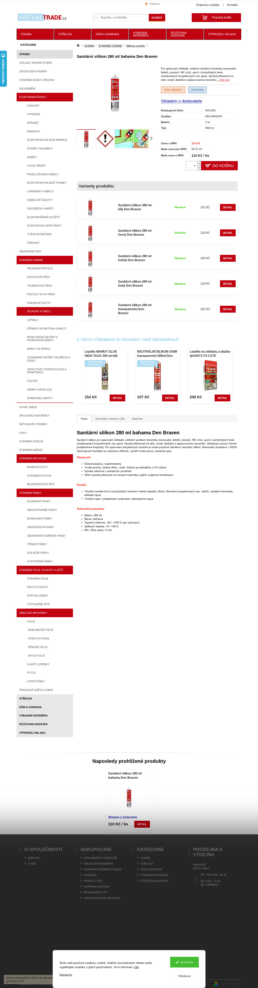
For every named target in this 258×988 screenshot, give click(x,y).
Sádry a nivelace (39, 389)
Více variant (173, 89)
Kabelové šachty (40, 199)
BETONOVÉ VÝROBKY (33, 424)
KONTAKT (34, 857)
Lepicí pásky (36, 681)
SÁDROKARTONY (30, 251)
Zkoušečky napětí (40, 208)
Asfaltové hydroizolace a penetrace (46, 371)
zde (136, 967)
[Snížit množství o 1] (199, 168)
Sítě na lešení (37, 595)
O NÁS (32, 863)
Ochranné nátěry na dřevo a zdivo (48, 359)
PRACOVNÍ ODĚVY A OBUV (36, 689)
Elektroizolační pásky (44, 225)
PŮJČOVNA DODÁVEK (33, 724)
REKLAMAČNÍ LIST (96, 892)
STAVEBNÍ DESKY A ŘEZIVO (36, 80)
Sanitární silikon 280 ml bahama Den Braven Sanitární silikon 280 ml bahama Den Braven (125, 776)
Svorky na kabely (40, 148)
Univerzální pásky (40, 527)
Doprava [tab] (137, 418)
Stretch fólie (38, 638)
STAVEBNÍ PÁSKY (30, 492)
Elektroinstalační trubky (46, 182)
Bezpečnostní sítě (40, 484)
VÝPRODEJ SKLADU (32, 732)
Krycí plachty (37, 587)
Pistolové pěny (38, 277)
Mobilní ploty (37, 467)
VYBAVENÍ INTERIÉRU (33, 715)
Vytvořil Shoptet (230, 983)
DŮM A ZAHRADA (30, 707)
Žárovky (33, 242)
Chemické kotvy (39, 302)
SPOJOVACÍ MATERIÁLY (34, 415)
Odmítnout (184, 975)
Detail (228, 207)
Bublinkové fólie (40, 629)
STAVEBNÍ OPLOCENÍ (32, 458)
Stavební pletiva (39, 475)
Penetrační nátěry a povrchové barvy (42, 339)
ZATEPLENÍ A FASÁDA (33, 71)
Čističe (32, 380)
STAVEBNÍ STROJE (31, 441)
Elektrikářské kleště (43, 217)
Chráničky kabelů (40, 191)
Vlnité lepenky (38, 664)
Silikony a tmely (39, 311)
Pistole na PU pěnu (41, 294)
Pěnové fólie (38, 647)
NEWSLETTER (93, 880)
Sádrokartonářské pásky (46, 535)
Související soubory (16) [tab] (110, 418)
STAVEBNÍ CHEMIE (31, 260)
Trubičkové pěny (39, 285)
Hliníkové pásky (39, 501)
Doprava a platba (207, 5)
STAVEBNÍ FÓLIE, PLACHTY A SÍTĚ (41, 569)
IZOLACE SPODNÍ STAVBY (35, 62)
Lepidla (32, 319)
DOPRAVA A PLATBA (96, 886)
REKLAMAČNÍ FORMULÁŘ (100, 857)
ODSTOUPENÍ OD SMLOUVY (102, 898)
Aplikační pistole (40, 268)
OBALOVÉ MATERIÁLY (33, 612)
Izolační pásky (38, 552)
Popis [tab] (84, 418)
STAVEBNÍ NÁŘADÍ (31, 450)
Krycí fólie (36, 655)
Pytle (31, 672)
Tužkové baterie (39, 234)
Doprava (197, 89)
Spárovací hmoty (40, 398)
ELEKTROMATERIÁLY (32, 97)
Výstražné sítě (38, 604)
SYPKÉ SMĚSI (28, 407)
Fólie (31, 621)
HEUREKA (90, 875)
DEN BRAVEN (213, 116)
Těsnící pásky (37, 544)
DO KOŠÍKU (223, 166)
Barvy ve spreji (38, 348)
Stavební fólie (37, 578)
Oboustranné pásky (42, 509)
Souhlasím (187, 962)
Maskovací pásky (39, 518)
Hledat (157, 17)
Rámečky (33, 131)
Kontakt (232, 5)
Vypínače (33, 114)
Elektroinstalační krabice (47, 139)
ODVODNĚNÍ (27, 88)
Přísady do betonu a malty (47, 328)
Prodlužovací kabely (43, 174)
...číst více (223, 79)
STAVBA (24, 54)
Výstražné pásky (39, 561)
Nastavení (65, 974)
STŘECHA (25, 698)
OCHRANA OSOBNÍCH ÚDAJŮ (102, 869)
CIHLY (23, 432)
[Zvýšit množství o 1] (199, 163)
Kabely (32, 157)
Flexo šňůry (36, 165)
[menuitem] (35, 34)
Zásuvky (33, 105)
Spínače (33, 122)
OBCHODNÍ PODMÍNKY (98, 863)
